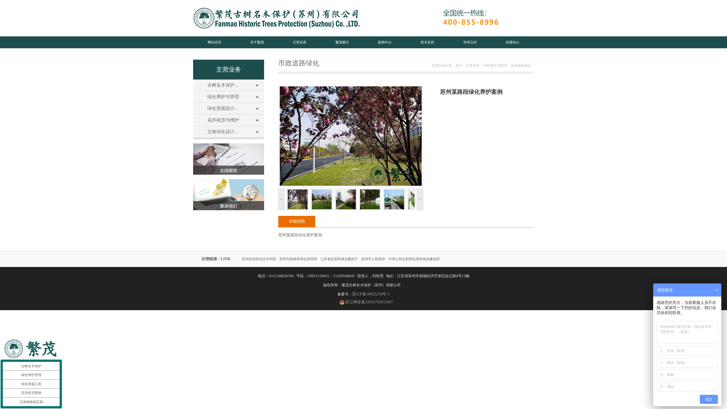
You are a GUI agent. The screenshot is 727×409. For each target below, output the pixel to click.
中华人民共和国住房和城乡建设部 (414, 259)
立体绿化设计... (222, 131)
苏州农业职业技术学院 (259, 259)
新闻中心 (385, 42)
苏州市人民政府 (373, 259)
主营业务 (299, 42)
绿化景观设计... (222, 108)
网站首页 (214, 42)
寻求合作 (470, 42)
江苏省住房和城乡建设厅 (339, 259)
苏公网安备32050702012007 (369, 302)
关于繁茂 (257, 42)
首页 (458, 66)
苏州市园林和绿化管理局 (298, 259)
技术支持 (427, 42)
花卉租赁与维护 (223, 120)
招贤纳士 (512, 42)
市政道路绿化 (521, 66)
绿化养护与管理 (223, 96)
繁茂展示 (342, 42)
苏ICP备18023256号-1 (371, 294)
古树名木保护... (222, 85)
